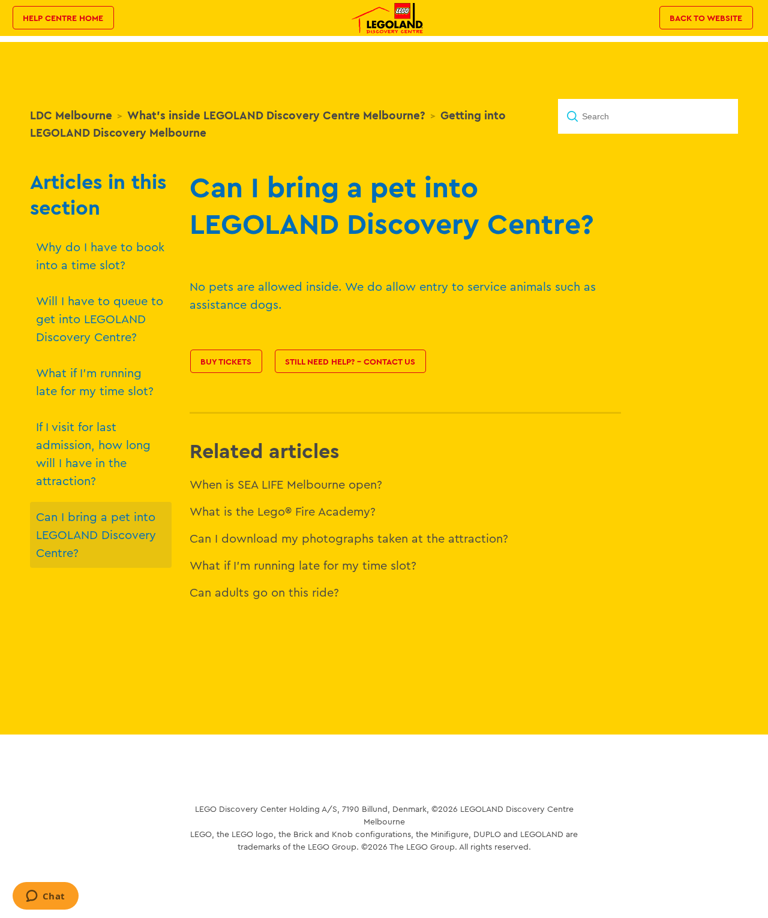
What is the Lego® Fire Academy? (283, 511)
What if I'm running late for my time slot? (95, 381)
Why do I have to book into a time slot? (100, 255)
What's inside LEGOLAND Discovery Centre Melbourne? (276, 115)
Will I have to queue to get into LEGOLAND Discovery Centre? (99, 318)
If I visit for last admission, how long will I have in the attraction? (93, 453)
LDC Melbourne (71, 115)
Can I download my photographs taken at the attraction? (349, 538)
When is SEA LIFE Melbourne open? (286, 484)
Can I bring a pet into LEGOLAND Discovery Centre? (96, 534)
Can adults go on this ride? (264, 592)
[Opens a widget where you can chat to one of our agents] (45, 897)
